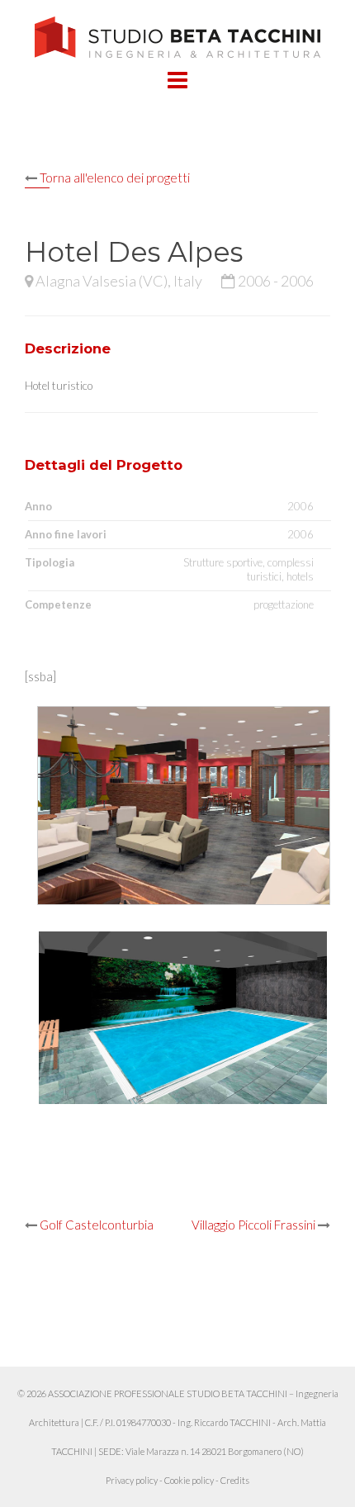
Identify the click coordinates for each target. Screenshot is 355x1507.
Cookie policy (189, 1480)
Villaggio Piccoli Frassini (253, 1224)
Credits (234, 1480)
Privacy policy (132, 1480)
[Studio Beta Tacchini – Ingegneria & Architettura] (178, 35)
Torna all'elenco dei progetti (115, 177)
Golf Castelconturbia (97, 1224)
